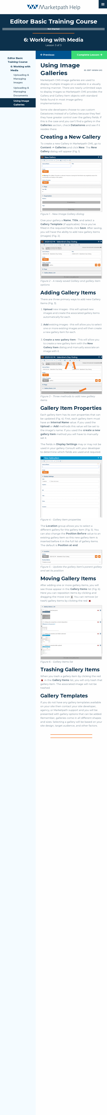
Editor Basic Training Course (17, 60)
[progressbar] (53, 29)
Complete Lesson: (88, 54)
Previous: (48, 54)
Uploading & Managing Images (21, 79)
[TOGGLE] (103, 4)
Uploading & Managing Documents (21, 91)
